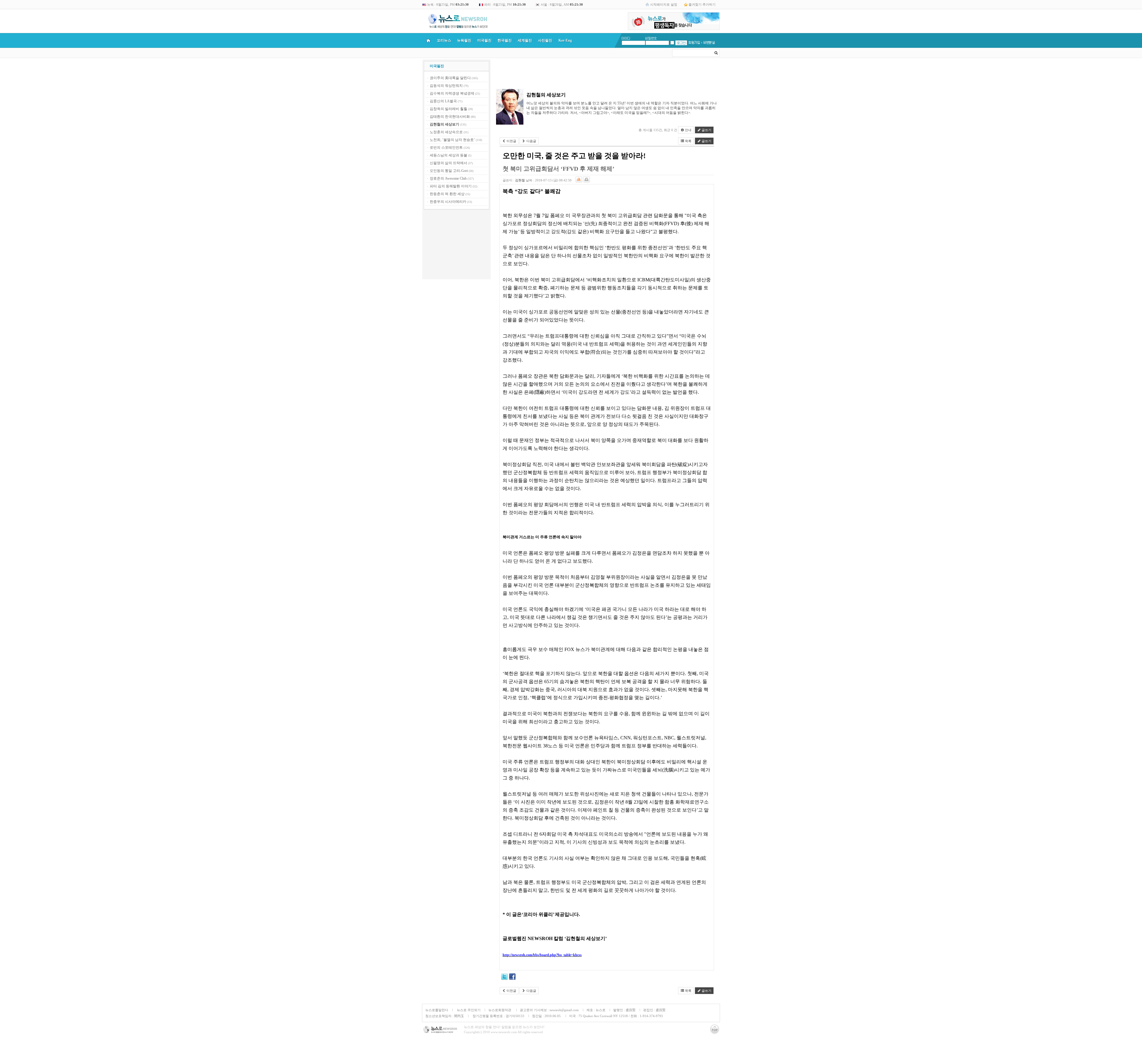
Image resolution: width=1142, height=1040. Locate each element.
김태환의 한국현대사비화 (450, 116)
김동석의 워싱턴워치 (446, 86)
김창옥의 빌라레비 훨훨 (448, 109)
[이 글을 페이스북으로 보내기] (512, 977)
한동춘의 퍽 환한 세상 (447, 194)
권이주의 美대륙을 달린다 (450, 78)
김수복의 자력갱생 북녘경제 (452, 93)
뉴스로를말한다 (436, 1010)
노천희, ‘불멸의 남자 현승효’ (452, 140)
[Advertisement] (456, 245)
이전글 (511, 141)
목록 (687, 141)
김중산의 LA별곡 (443, 101)
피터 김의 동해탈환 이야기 (451, 186)
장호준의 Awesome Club (448, 178)
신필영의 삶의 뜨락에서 (448, 163)
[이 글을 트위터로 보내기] (504, 977)
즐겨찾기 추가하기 (702, 4)
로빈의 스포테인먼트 (446, 147)
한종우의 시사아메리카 (448, 202)
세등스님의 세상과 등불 (448, 155)
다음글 (530, 141)
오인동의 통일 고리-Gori (449, 171)
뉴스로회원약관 (500, 1010)
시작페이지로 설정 (663, 4)
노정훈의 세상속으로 (446, 132)
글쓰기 (706, 130)
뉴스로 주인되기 (468, 1010)
